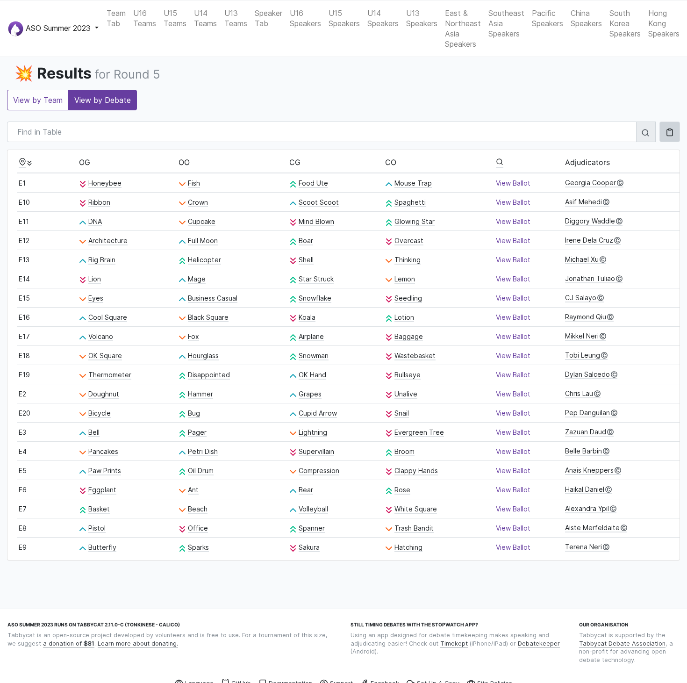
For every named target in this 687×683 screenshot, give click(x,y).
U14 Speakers (383, 18)
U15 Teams (175, 18)
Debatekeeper (539, 643)
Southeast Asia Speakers (506, 23)
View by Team (38, 100)
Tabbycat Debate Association (622, 643)
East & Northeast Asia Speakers (463, 28)
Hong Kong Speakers (664, 23)
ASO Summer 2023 (58, 27)
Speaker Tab (268, 18)
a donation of (68, 643)
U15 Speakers (344, 18)
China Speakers (586, 18)
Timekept (454, 643)
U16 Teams (144, 18)
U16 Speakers (305, 18)
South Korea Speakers (625, 23)
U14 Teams (205, 18)
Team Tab (116, 18)
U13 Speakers (421, 18)
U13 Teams (235, 18)
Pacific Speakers (547, 18)
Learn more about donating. (138, 643)
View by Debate (102, 100)
